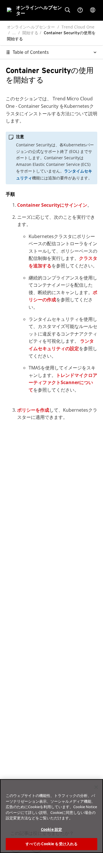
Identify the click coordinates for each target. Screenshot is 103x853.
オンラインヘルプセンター (31, 27)
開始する (30, 32)
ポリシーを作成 (33, 410)
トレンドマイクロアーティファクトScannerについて (63, 382)
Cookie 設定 (51, 829)
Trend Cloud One (78, 27)
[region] (51, 816)
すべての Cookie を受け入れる (51, 843)
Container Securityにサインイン (52, 205)
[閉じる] (96, 787)
